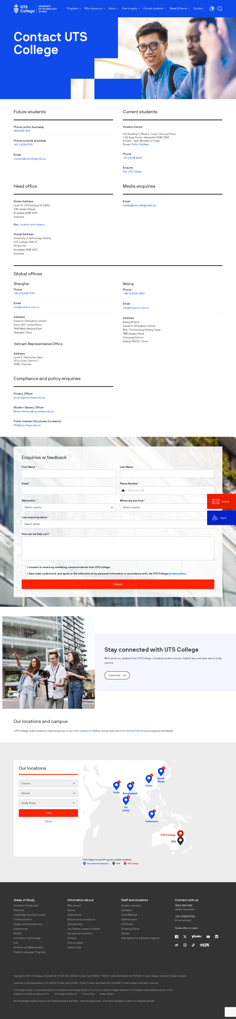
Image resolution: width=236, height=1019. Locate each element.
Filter (48, 813)
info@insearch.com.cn (27, 307)
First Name (29, 466)
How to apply (129, 8)
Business (19, 910)
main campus (81, 730)
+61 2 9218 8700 (23, 144)
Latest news (74, 947)
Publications (74, 914)
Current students (153, 8)
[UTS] (180, 841)
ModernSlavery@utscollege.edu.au (34, 411)
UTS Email (127, 924)
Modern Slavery (107, 994)
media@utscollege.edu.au (139, 205)
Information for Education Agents (140, 938)
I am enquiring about (35, 517)
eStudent (126, 910)
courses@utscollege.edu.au (30, 158)
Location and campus (32, 224)
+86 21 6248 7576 (24, 293)
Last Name (127, 466)
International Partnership (134, 730)
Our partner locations (79, 933)
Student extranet (131, 905)
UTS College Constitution (65, 994)
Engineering (20, 928)
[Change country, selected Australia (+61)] (123, 490)
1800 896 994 (22, 130)
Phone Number (130, 483)
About (112, 8)
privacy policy (177, 573)
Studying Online (130, 928)
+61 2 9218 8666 (132, 157)
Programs (72, 8)
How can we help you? (36, 533)
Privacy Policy (88, 994)
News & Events (178, 8)
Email (26, 483)
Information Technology (27, 938)
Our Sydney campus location (83, 928)
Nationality (29, 500)
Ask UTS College (132, 171)
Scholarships (75, 924)
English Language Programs (30, 952)
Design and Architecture (28, 924)
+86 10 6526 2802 (134, 293)
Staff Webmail (129, 914)
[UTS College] (35, 8)
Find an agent (75, 942)
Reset (48, 821)
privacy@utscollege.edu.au (29, 397)
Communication (23, 919)
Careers (72, 938)
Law (16, 942)
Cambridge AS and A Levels (29, 914)
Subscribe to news (186, 927)
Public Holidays (140, 144)
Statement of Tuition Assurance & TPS (31, 994)
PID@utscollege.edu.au (27, 425)
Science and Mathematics (29, 947)
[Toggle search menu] (220, 8)
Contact (198, 8)
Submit (118, 584)
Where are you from (132, 500)
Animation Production (26, 905)
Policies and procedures (81, 919)
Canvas (125, 933)
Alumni (71, 910)
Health (17, 933)
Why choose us (93, 8)
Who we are (74, 905)
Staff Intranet (129, 919)
